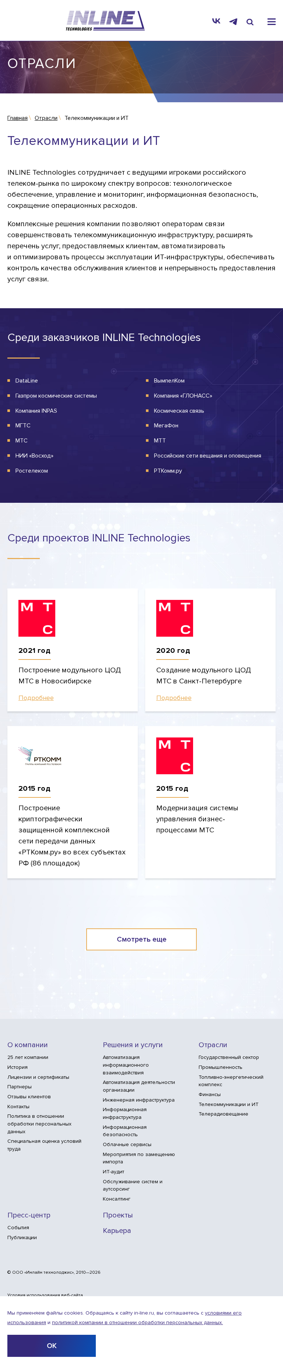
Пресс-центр (28, 1215)
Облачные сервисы (127, 1144)
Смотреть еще (142, 939)
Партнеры (19, 1087)
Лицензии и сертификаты (38, 1077)
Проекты (118, 1215)
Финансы (210, 1094)
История (17, 1067)
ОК (52, 1345)
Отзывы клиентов (29, 1097)
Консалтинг (116, 1199)
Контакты (18, 1106)
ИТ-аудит (113, 1172)
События (18, 1227)
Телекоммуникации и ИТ (229, 1104)
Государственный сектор (229, 1057)
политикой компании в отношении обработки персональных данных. (137, 1322)
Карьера (117, 1231)
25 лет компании (27, 1057)
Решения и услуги (133, 1045)
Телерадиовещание (223, 1114)
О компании (27, 1045)
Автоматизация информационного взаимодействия (126, 1064)
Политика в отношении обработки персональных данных (39, 1123)
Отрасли (213, 1045)
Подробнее (36, 698)
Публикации (22, 1237)
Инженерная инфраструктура (139, 1100)
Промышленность (220, 1067)
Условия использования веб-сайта (45, 1295)
